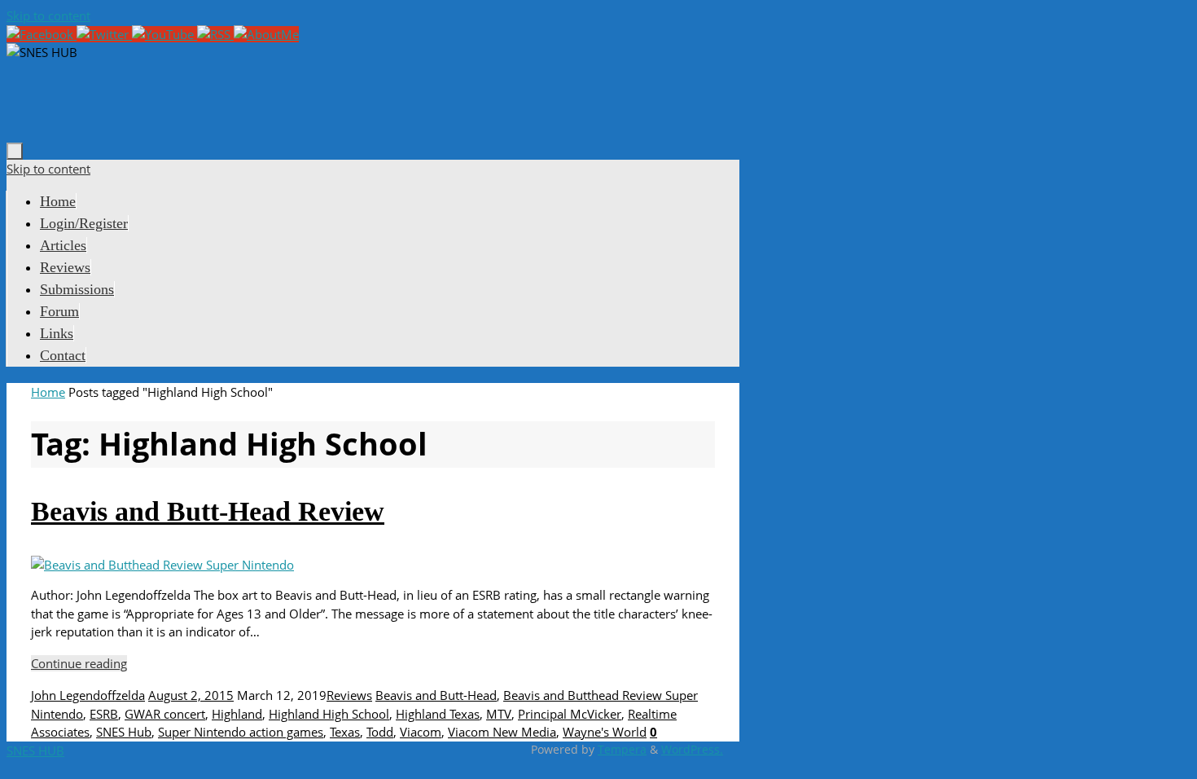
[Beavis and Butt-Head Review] (162, 565)
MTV (498, 714)
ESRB (104, 714)
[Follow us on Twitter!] (104, 34)
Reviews (349, 695)
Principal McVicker (569, 714)
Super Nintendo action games (240, 732)
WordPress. (692, 749)
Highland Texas (438, 714)
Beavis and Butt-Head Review (207, 511)
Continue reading (79, 663)
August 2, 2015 (191, 695)
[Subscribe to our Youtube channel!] (164, 34)
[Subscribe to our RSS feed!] (215, 34)
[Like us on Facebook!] (42, 34)
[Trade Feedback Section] (266, 34)
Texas (345, 732)
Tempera (622, 749)
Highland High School (329, 714)
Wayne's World (605, 732)
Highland (237, 714)
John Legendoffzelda (88, 695)
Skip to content (48, 15)
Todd (379, 732)
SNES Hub (123, 732)
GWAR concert (165, 714)
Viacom (420, 732)
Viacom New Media (502, 732)
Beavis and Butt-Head (436, 695)
